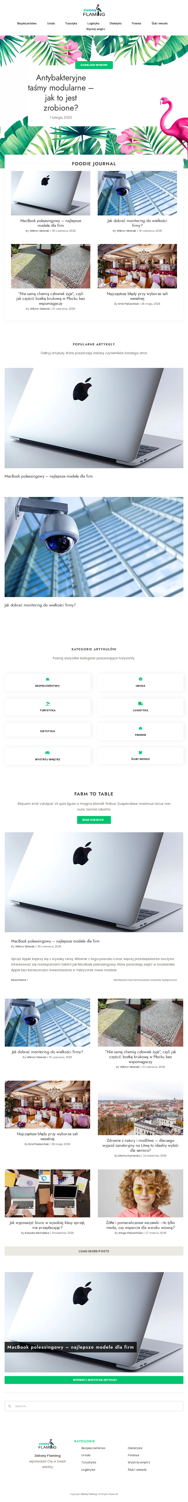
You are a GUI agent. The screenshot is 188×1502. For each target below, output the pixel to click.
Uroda (85, 1455)
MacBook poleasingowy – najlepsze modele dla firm (50, 187)
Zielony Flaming (89, 1494)
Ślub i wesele (137, 1470)
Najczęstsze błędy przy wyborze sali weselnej (137, 263)
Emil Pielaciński (128, 304)
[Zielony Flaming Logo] (94, 6)
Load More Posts (94, 1251)
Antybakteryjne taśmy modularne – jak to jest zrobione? (61, 93)
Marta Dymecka (129, 1156)
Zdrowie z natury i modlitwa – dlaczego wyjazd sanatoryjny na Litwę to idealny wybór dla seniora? (140, 1102)
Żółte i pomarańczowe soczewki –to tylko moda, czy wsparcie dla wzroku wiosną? (140, 1188)
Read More (18, 980)
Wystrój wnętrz (139, 1462)
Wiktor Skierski (39, 231)
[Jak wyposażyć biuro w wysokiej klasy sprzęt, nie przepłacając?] (47, 1193)
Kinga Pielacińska (131, 1233)
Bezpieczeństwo (93, 1448)
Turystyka (88, 1462)
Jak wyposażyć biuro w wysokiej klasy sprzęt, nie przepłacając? (47, 1188)
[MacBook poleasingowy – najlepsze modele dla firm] (50, 193)
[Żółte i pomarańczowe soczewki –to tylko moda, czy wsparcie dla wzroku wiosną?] (140, 1193)
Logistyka (88, 1470)
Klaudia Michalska (37, 1233)
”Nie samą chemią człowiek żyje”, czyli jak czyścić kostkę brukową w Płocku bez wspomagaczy (50, 258)
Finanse (133, 1455)
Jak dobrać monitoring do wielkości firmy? (137, 189)
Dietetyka (135, 1448)
